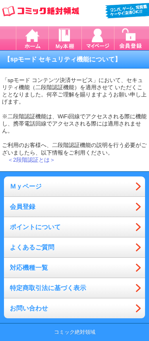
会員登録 (22, 206)
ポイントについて (35, 226)
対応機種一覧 (29, 267)
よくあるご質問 (32, 247)
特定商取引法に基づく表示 (48, 287)
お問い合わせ (29, 308)
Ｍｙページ (26, 186)
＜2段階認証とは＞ (31, 160)
